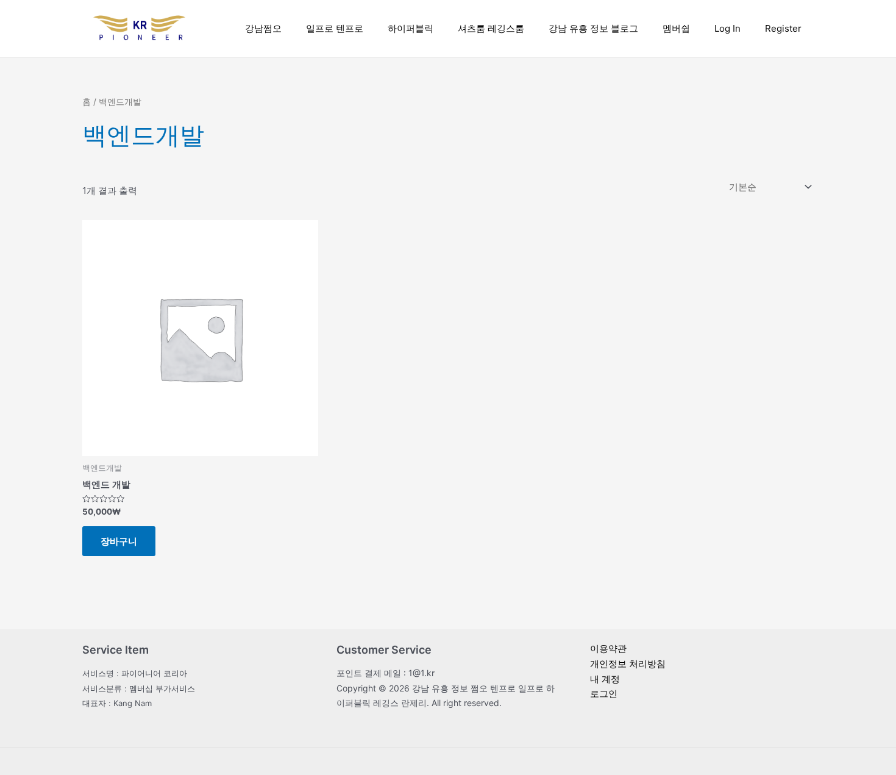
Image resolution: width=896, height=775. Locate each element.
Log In (727, 28)
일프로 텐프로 (334, 28)
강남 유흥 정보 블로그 (593, 28)
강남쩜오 (263, 28)
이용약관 (608, 648)
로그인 (603, 693)
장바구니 (119, 541)
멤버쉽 (676, 28)
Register (783, 28)
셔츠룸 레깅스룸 (491, 28)
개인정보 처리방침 (628, 664)
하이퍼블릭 (410, 28)
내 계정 (605, 679)
